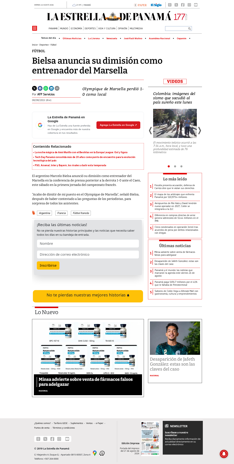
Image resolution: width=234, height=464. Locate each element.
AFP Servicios (46, 94)
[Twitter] (34, 88)
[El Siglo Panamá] (156, 5)
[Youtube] (196, 5)
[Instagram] (189, 5)
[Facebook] (183, 5)
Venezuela (111, 38)
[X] (176, 5)
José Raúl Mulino (133, 38)
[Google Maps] (94, 453)
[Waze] (102, 453)
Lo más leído (175, 179)
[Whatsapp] (45, 88)
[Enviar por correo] (57, 88)
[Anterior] (150, 130)
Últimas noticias (175, 245)
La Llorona (94, 38)
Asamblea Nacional (159, 38)
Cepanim (181, 38)
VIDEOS (175, 81)
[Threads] (170, 5)
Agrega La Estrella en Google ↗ (118, 125)
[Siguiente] (199, 130)
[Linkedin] (51, 88)
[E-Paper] (140, 5)
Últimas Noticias (72, 38)
